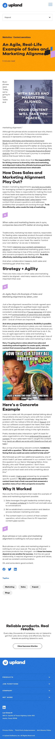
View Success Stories (27, 646)
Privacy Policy (8, 730)
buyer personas (35, 312)
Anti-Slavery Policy (44, 730)
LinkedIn (4, 707)
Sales (23, 587)
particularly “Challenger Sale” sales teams (22, 199)
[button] (50, 4)
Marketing (7, 37)
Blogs (7, 593)
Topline (6, 578)
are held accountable (41, 187)
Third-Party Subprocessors (25, 730)
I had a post (21, 476)
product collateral (18, 503)
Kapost (35, 587)
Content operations (22, 37)
